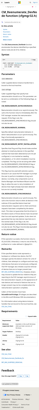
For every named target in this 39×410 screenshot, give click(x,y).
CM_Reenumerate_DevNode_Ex (13, 358)
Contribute (5, 402)
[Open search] (30, 2)
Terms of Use (25, 404)
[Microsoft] (19, 2)
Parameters (6, 32)
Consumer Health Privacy (9, 404)
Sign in (35, 2)
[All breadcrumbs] (3, 6)
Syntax (5, 29)
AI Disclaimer (6, 399)
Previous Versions (17, 399)
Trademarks (5, 407)
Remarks (6, 37)
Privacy (13, 402)
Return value (7, 34)
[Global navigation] (2, 2)
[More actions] (35, 6)
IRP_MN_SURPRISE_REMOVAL (12, 272)
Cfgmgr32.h (10, 7)
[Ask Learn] (32, 6)
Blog (27, 399)
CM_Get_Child (6, 306)
